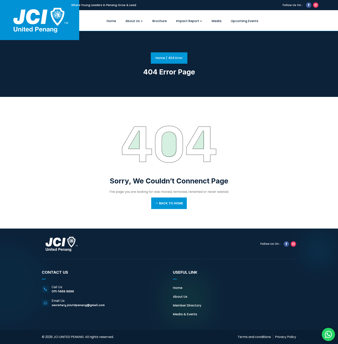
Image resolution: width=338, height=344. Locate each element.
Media (216, 21)
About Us (132, 21)
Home (111, 21)
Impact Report (187, 21)
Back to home (171, 203)
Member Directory (187, 305)
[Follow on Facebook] (308, 5)
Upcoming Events (244, 21)
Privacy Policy (285, 337)
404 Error (175, 58)
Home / (161, 58)
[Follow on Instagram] (315, 5)
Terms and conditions (254, 337)
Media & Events (185, 314)
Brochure (159, 21)
